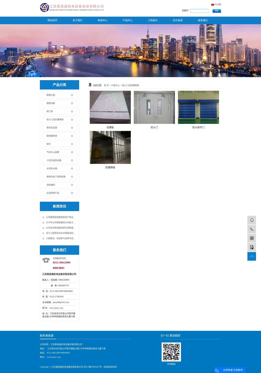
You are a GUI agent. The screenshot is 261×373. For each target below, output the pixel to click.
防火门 (154, 127)
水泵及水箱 (52, 168)
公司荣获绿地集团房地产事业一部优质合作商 (61, 217)
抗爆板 (110, 127)
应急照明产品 (53, 193)
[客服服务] (251, 220)
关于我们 (77, 20)
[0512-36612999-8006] (251, 229)
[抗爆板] (110, 107)
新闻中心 (102, 20)
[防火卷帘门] (198, 107)
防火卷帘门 (198, 127)
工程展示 (153, 20)
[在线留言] (251, 247)
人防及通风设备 (54, 160)
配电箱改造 (52, 136)
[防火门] (154, 107)
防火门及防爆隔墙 (55, 119)
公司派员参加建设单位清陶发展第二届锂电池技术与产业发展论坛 (61, 228)
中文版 (218, 4)
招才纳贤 (178, 20)
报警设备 (51, 103)
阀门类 (50, 111)
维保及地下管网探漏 (56, 177)
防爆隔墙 (110, 167)
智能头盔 (51, 95)
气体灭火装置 (53, 152)
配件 (49, 144)
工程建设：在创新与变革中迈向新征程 (61, 238)
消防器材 (51, 185)
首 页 (106, 85)
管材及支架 (52, 128)
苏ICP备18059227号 (93, 367)
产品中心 (127, 20)
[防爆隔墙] (110, 147)
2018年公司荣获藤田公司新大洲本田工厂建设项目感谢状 (61, 222)
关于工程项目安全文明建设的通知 (61, 233)
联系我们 (203, 20)
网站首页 (52, 20)
